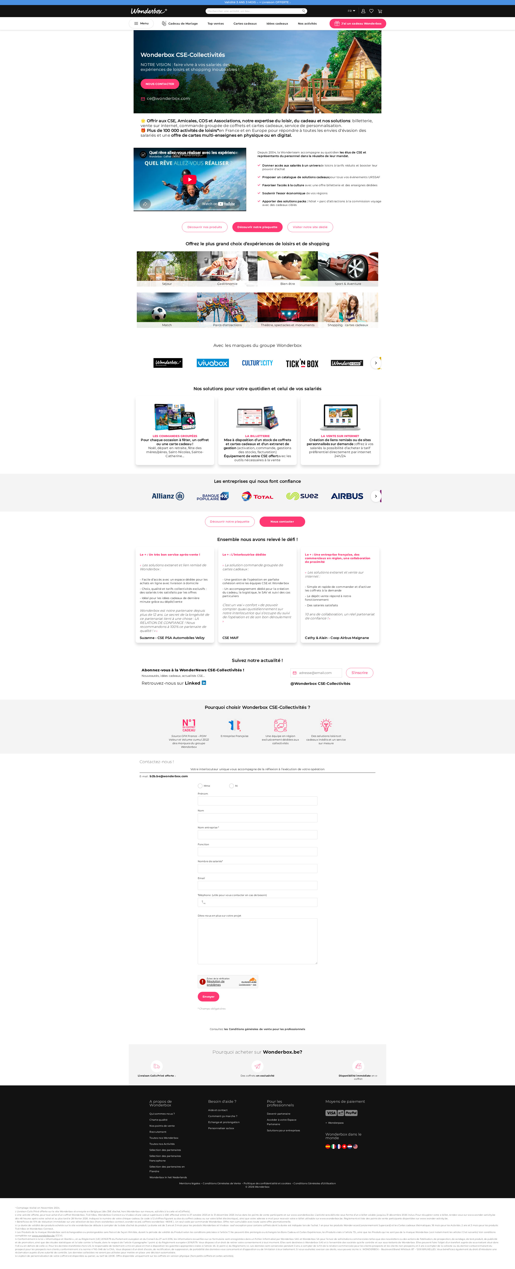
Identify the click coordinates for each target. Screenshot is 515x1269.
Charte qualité (158, 1119)
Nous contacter (160, 84)
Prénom (203, 793)
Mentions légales (189, 1183)
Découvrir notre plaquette (257, 227)
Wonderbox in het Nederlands (168, 1177)
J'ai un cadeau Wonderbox (361, 23)
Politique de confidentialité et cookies (267, 1183)
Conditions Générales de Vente (222, 1183)
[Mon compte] (363, 11)
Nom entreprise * (208, 827)
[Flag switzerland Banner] (344, 1146)
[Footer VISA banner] (331, 1115)
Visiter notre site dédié (310, 227)
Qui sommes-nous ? (162, 1113)
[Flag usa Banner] (355, 1146)
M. (236, 785)
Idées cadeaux (277, 23)
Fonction (203, 844)
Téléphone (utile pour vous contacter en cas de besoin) (232, 895)
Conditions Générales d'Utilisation (315, 1183)
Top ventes (216, 23)
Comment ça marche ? (222, 1116)
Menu (144, 23)
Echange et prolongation (224, 1122)
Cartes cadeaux (245, 23)
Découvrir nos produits (204, 227)
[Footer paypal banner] (351, 1115)
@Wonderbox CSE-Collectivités (320, 683)
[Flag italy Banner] (333, 1146)
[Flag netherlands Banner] (349, 1146)
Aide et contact (218, 1110)
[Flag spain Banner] (327, 1146)
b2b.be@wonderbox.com (169, 776)
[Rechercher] (303, 10)
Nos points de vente (162, 1125)
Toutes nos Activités (162, 1143)
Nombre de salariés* (210, 861)
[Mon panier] (380, 11)
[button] (376, 363)
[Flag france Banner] (339, 1146)
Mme (207, 785)
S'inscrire (360, 673)
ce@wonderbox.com (168, 98)
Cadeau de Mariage (183, 23)
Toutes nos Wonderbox (163, 1137)
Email (201, 878)
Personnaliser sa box (221, 1128)
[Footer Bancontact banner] (341, 1115)
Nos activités (307, 23)
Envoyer (208, 996)
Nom (201, 810)
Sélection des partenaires (165, 1149)
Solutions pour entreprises (283, 1130)
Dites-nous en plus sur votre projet (219, 915)
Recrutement (157, 1131)
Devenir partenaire (278, 1113)
